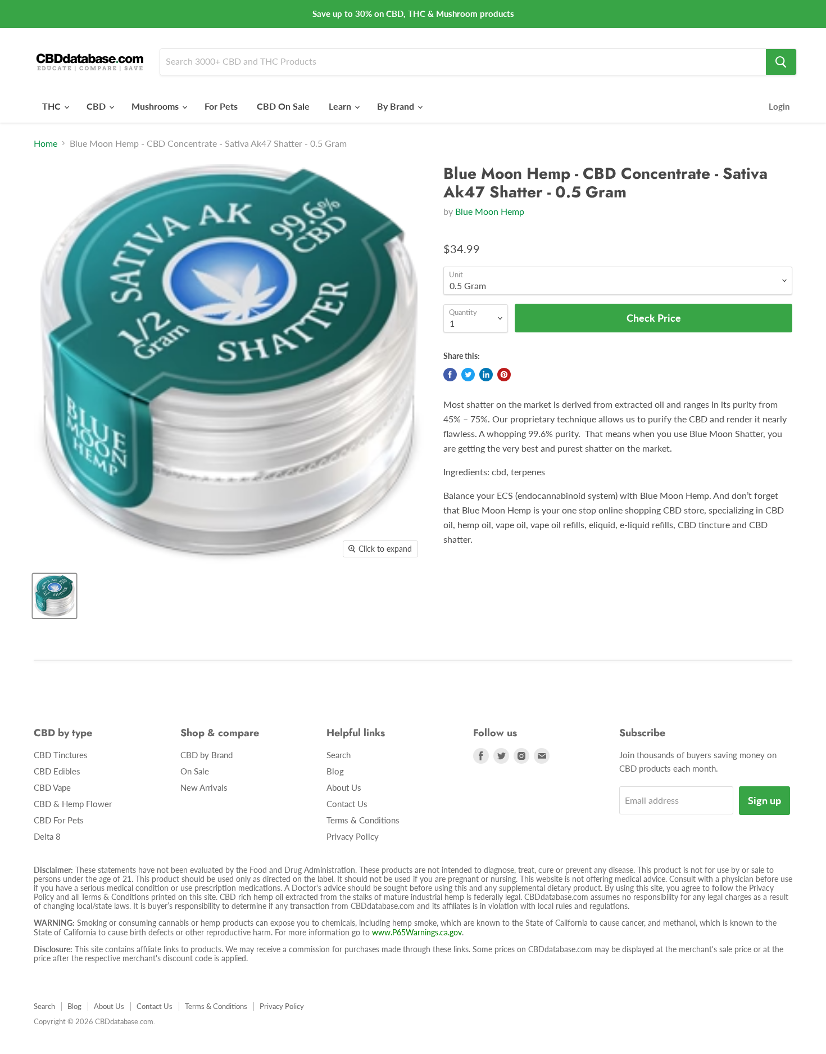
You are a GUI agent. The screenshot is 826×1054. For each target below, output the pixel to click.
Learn (341, 106)
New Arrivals (204, 787)
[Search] (781, 62)
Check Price (413, 1031)
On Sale (194, 771)
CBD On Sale (283, 106)
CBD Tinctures (61, 755)
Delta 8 (47, 836)
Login (779, 106)
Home (45, 143)
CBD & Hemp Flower (73, 804)
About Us (343, 787)
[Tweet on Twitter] (468, 374)
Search (338, 755)
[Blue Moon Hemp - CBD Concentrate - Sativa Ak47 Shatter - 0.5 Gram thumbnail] (54, 596)
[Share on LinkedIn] (486, 374)
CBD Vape (52, 787)
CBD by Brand (206, 755)
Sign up (764, 800)
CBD (97, 106)
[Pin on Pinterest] (504, 374)
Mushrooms (156, 106)
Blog (335, 771)
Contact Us (346, 804)
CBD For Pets (59, 820)
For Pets (221, 106)
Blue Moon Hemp (489, 211)
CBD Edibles (57, 771)
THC (52, 106)
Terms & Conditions (363, 820)
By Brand (396, 106)
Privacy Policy (352, 836)
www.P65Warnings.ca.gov (417, 932)
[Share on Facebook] (450, 374)
